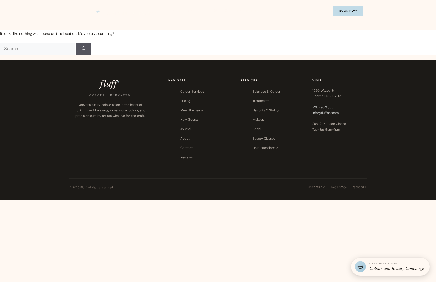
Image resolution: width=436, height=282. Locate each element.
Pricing (299, 11)
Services (219, 10)
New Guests (189, 119)
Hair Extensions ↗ (265, 148)
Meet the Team (191, 110)
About (185, 138)
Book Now (348, 10)
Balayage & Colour (266, 91)
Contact (186, 148)
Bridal (257, 129)
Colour (195, 11)
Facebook (339, 187)
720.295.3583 (322, 107)
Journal (185, 129)
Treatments (261, 101)
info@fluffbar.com (325, 113)
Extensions (248, 11)
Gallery (275, 11)
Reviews (186, 157)
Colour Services (192, 91)
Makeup (258, 119)
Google (360, 187)
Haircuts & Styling (266, 110)
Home (175, 11)
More (319, 10)
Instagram (316, 187)
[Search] (83, 49)
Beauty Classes (264, 138)
